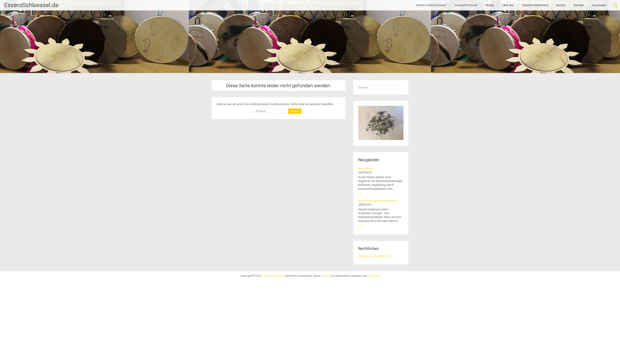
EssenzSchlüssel (466, 5)
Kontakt (579, 5)
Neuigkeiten (366, 168)
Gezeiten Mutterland (535, 5)
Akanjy (490, 5)
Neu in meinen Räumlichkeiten (378, 200)
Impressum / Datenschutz (374, 256)
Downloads (599, 5)
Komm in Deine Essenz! (431, 5)
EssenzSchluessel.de (31, 5)
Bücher (561, 5)
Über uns (508, 5)
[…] (360, 193)
